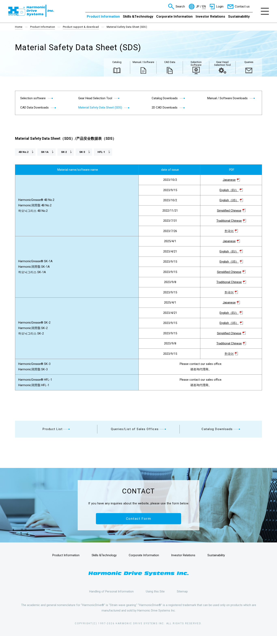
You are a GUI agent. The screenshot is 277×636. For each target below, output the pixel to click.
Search (180, 6)
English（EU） (229, 190)
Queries (248, 62)
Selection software (33, 98)
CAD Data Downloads (34, 107)
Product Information (103, 16)
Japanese (229, 180)
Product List (52, 429)
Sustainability (239, 16)
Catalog (116, 62)
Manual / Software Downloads (227, 98)
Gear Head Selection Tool (222, 63)
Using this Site (155, 591)
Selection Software (196, 63)
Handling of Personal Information (111, 591)
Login (219, 6)
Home (19, 26)
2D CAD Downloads (164, 107)
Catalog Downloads (217, 429)
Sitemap (182, 591)
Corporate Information (174, 16)
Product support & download (81, 26)
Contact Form (138, 519)
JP (197, 6)
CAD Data (169, 62)
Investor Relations (210, 16)
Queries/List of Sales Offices (135, 429)
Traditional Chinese (229, 221)
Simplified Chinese (229, 210)
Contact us (242, 6)
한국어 (229, 231)
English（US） (229, 200)
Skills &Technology (138, 16)
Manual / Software (143, 62)
